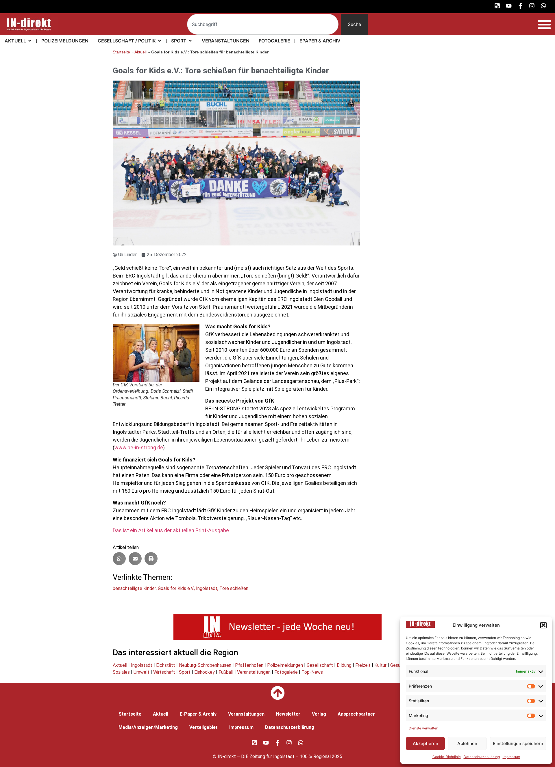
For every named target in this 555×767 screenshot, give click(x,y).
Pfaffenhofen (249, 665)
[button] (543, 625)
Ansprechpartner (356, 714)
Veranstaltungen (254, 672)
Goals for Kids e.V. (176, 588)
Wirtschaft (164, 672)
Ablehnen (467, 743)
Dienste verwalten (423, 728)
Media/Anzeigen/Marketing (148, 727)
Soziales (121, 672)
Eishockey (204, 672)
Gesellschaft (320, 665)
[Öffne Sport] (190, 40)
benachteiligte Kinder (134, 588)
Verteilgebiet (203, 727)
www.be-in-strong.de (138, 447)
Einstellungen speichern (518, 743)
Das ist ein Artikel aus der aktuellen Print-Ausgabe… (172, 530)
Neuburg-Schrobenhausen (205, 665)
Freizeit (363, 665)
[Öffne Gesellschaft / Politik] (159, 40)
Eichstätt (165, 665)
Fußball (226, 672)
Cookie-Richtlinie (446, 757)
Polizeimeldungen (285, 665)
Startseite (121, 52)
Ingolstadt (206, 588)
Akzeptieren (425, 743)
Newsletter (288, 714)
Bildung (344, 665)
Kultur (380, 665)
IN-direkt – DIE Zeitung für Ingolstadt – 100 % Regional (274, 756)
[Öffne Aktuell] (29, 40)
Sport (184, 672)
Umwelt (141, 672)
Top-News (312, 672)
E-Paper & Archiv (198, 714)
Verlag (319, 714)
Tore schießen (233, 588)
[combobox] (263, 24)
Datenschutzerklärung (482, 757)
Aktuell (140, 52)
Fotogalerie (286, 672)
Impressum (511, 757)
